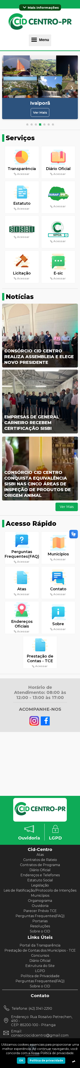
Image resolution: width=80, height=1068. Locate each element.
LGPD (40, 971)
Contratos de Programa (40, 865)
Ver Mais (40, 112)
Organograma (40, 901)
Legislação (40, 885)
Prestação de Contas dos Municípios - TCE (40, 950)
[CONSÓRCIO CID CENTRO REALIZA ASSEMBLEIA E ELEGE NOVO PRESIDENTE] (40, 366)
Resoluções (40, 926)
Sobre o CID (40, 931)
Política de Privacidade (40, 976)
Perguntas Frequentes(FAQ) (40, 916)
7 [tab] (53, 124)
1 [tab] (27, 124)
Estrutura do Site (40, 966)
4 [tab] (40, 124)
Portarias (40, 921)
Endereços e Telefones (40, 875)
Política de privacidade (46, 1060)
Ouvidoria (40, 906)
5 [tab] (44, 124)
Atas (40, 855)
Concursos (40, 956)
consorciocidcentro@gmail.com (40, 1035)
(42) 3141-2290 (40, 1009)
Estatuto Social (40, 880)
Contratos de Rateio (40, 860)
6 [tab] (49, 124)
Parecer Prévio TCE (40, 911)
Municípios (40, 896)
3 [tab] (36, 124)
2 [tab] (32, 124)
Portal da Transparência (40, 945)
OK (21, 1060)
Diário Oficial (40, 870)
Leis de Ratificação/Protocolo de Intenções (40, 890)
